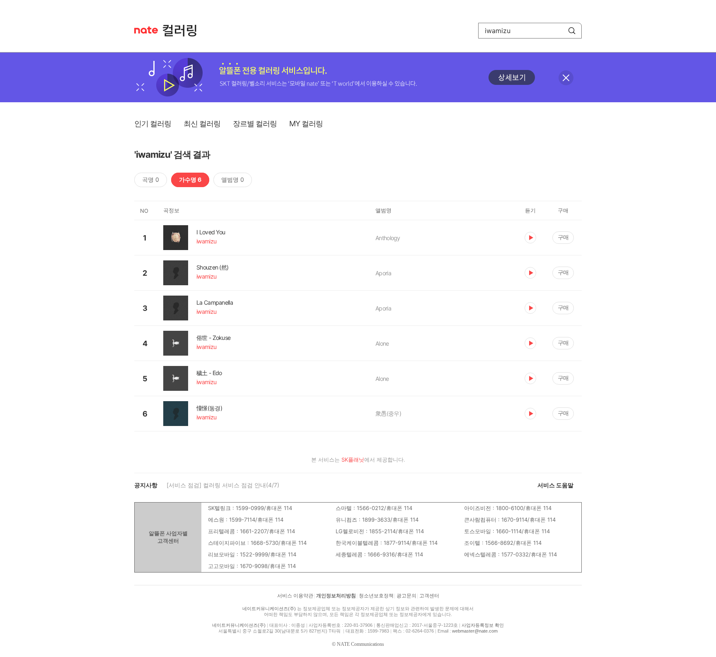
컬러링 (183, 30)
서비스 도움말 (555, 485)
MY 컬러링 (306, 123)
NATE (146, 30)
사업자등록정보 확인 (483, 625)
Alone (382, 343)
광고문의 (406, 596)
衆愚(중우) (388, 413)
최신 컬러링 (202, 123)
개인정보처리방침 (336, 596)
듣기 (530, 237)
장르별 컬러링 (255, 123)
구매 (563, 237)
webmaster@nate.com (475, 630)
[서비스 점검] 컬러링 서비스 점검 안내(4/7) (223, 485)
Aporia (383, 273)
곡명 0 (150, 179)
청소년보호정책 (376, 596)
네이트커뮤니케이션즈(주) (269, 608)
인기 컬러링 (152, 123)
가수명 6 (190, 179)
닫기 (566, 77)
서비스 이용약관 (295, 596)
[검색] (571, 31)
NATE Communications (360, 644)
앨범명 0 (232, 179)
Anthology (387, 237)
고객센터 (429, 596)
